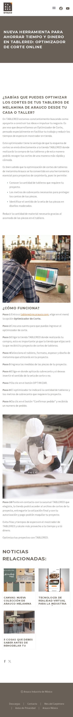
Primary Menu (54, 7)
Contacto (32, 704)
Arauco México (50, 708)
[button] (44, 456)
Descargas (14, 704)
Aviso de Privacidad (25, 708)
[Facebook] (4, 661)
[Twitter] (9, 661)
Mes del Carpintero (54, 704)
